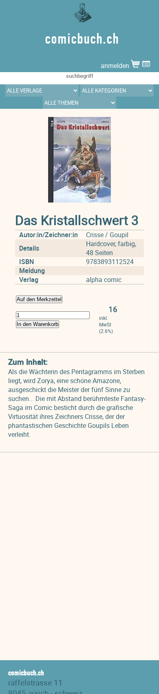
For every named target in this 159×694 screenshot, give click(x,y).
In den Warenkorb (37, 324)
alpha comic (103, 279)
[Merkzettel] (146, 65)
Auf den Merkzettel (39, 299)
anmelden (116, 65)
